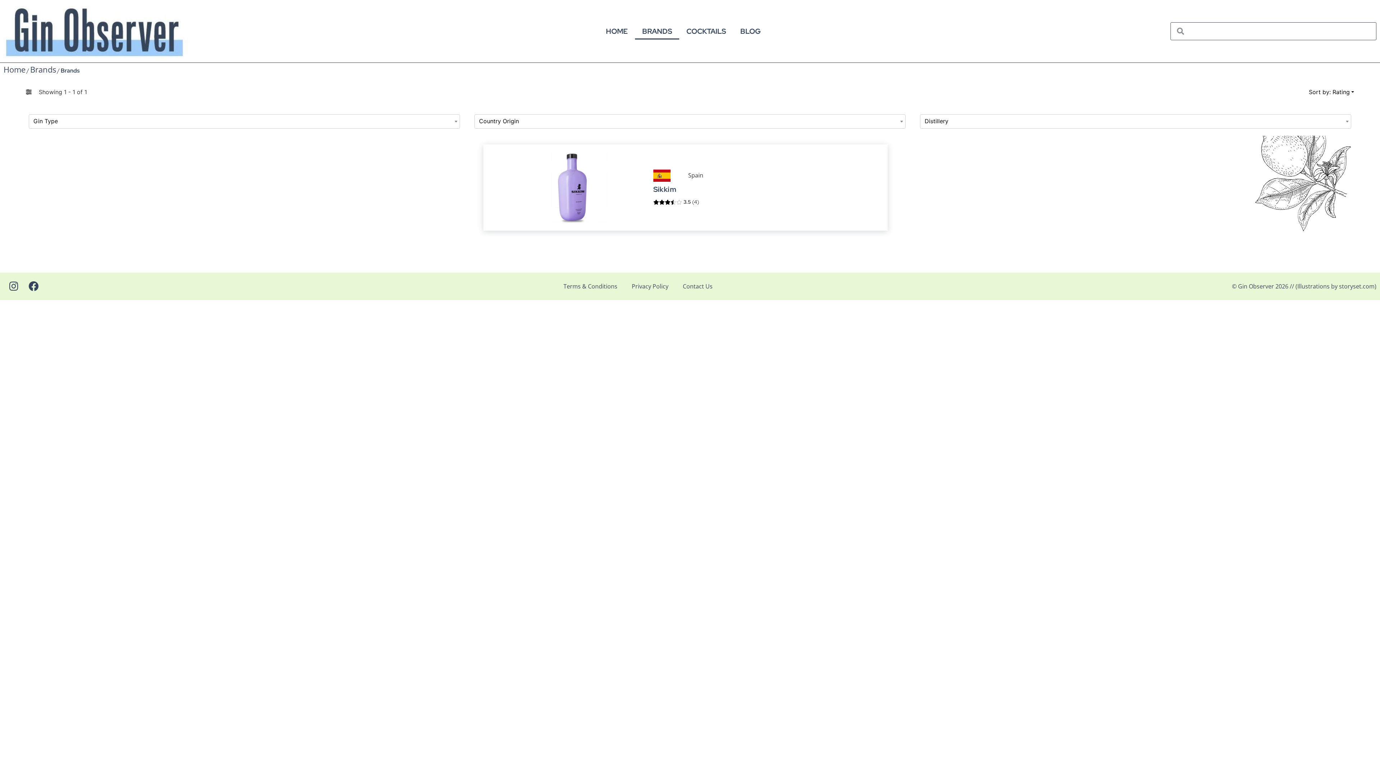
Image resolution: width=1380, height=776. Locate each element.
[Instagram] (14, 286)
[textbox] (244, 121)
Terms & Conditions (590, 286)
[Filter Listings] (29, 92)
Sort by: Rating (1329, 92)
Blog (750, 31)
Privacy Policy (650, 286)
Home (617, 31)
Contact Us (698, 286)
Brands (657, 31)
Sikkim (664, 189)
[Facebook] (34, 286)
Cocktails (706, 31)
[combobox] (244, 121)
